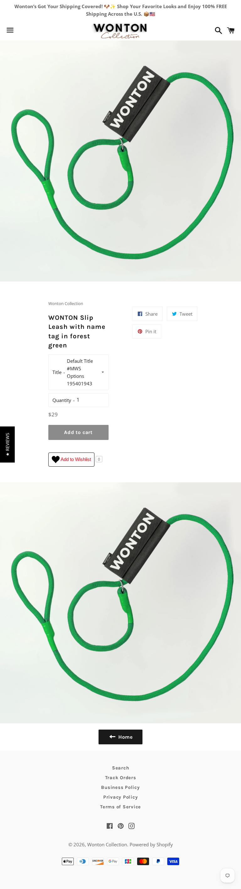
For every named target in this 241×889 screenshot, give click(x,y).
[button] (7, 444)
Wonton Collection (107, 844)
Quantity (61, 400)
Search (120, 768)
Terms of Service (120, 807)
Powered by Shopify (151, 844)
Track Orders (120, 777)
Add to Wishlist (75, 459)
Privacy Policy (120, 797)
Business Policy (120, 787)
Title (57, 372)
